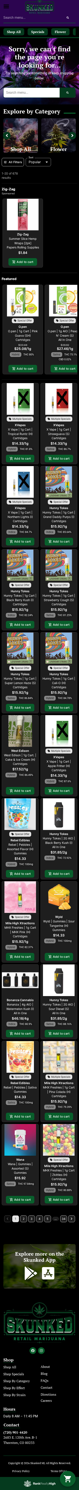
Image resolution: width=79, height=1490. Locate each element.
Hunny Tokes (59, 508)
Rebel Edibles (20, 840)
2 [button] (23, 1219)
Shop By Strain (14, 1395)
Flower (58, 149)
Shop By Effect (14, 1388)
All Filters (15, 162)
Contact (46, 1387)
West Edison (20, 750)
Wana (20, 1159)
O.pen (23, 326)
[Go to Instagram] (41, 1350)
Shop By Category (16, 1381)
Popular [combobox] (35, 162)
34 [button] (64, 1219)
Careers (46, 1400)
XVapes (20, 425)
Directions (48, 1394)
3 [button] (31, 1219)
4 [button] (39, 1219)
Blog (44, 1373)
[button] (6, 6)
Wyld (59, 917)
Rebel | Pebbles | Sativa (20, 1087)
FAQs (44, 1380)
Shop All (21, 149)
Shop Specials (13, 1374)
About (45, 1366)
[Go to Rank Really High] (39, 1483)
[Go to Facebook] (32, 1350)
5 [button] (47, 1219)
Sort (31, 157)
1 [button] (15, 1219)
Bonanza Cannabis (20, 1000)
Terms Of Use (59, 1471)
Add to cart (25, 262)
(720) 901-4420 (15, 1432)
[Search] (68, 18)
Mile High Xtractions (20, 923)
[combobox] (31, 18)
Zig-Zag (23, 234)
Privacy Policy (21, 1471)
